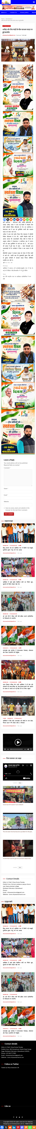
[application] (18, 742)
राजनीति (19, 545)
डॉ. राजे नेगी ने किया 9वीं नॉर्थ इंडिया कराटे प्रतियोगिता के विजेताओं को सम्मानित (18, 601)
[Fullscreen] (31, 749)
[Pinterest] (17, 219)
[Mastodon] (20, 219)
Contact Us (13, 12)
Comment (7, 468)
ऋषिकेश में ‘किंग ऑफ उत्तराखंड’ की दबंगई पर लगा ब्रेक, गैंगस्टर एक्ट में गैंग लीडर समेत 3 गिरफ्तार (18, 706)
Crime (5, 718)
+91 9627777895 (11, 1053)
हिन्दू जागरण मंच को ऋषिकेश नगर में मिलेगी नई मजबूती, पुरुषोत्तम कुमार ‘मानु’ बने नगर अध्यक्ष (18, 533)
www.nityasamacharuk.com (17, 894)
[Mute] (28, 749)
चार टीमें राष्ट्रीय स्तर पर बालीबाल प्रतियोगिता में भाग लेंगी (17, 276)
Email (6, 495)
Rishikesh (6, 545)
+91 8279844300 (13, 890)
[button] (18, 742)
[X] (7, 219)
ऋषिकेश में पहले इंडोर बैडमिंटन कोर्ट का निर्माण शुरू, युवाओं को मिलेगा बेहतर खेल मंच (18, 567)
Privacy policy (24, 12)
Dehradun (6, 648)
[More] (30, 219)
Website (6, 501)
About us (4, 12)
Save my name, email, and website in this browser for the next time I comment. (17, 509)
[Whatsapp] (27, 219)
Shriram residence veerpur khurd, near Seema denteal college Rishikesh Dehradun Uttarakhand (17, 886)
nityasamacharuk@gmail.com (9, 35)
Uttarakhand (14, 545)
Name (6, 488)
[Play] (5, 749)
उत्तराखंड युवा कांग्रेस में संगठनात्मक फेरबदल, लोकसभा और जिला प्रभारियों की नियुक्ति (18, 635)
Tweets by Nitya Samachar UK (10, 1067)
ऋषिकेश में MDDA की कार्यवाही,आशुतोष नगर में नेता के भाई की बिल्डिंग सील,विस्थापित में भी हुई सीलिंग (18, 268)
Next (20, 867)
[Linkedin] (14, 219)
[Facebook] (4, 219)
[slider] (17, 749)
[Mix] (24, 219)
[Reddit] (11, 219)
